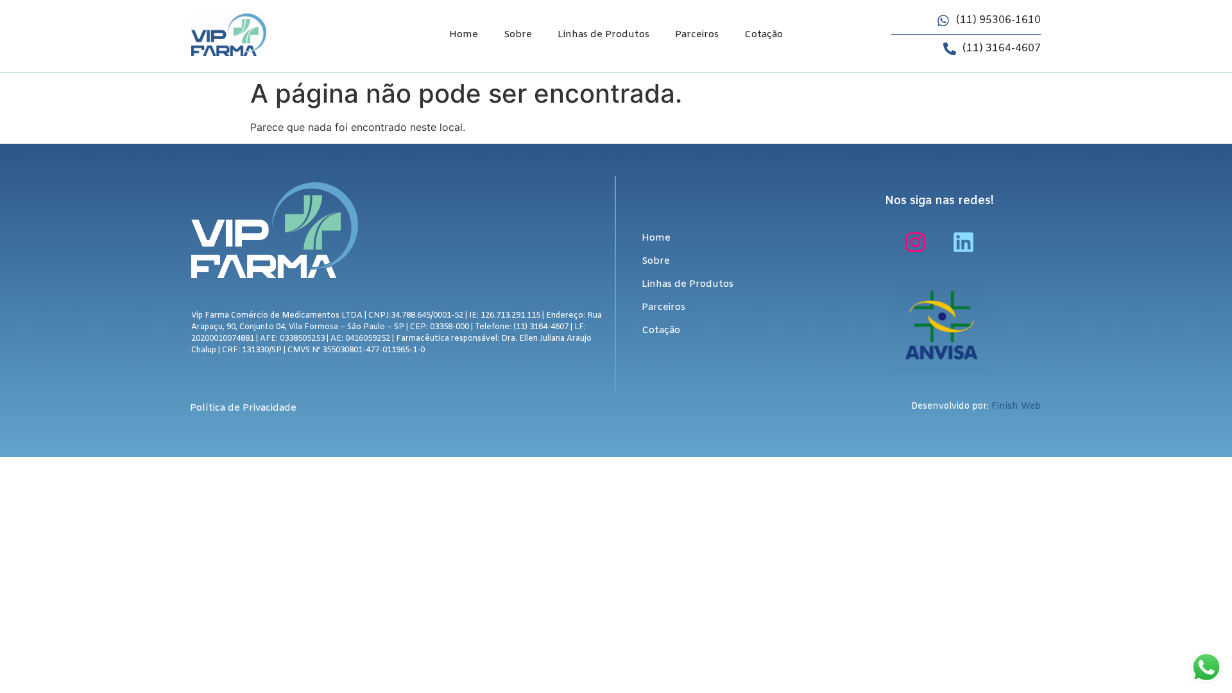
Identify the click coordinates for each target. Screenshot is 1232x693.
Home (463, 34)
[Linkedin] (963, 241)
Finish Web (1016, 406)
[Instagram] (915, 241)
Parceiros (697, 34)
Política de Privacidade (243, 408)
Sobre (518, 34)
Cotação (763, 34)
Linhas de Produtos (603, 34)
